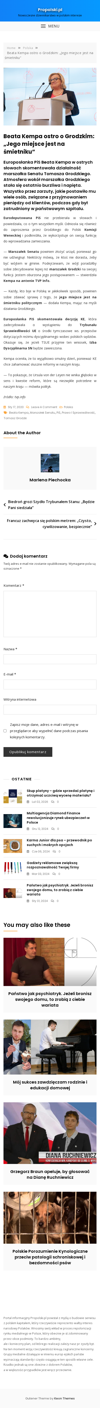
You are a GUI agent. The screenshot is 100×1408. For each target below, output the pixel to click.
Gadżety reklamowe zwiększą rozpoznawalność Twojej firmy (53, 865)
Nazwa (10, 649)
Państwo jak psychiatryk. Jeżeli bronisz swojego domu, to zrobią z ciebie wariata (60, 890)
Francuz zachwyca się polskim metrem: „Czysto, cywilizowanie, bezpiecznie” (49, 523)
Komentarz (13, 585)
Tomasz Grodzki (15, 418)
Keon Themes (64, 1398)
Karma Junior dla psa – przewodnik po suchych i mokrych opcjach (59, 842)
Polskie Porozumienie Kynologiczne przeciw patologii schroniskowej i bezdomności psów (50, 1257)
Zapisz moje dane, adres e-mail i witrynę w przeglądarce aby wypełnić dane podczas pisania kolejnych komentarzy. (49, 730)
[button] (50, 26)
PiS (58, 413)
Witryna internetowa (19, 699)
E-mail (9, 674)
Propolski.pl (50, 9)
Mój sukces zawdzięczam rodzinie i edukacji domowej (50, 1085)
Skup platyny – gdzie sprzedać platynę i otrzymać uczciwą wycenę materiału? (60, 793)
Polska (68, 407)
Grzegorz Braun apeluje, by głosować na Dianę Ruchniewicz (50, 1174)
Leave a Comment (44, 407)
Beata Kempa (19, 413)
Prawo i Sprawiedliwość (78, 413)
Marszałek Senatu (42, 413)
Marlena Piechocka (50, 480)
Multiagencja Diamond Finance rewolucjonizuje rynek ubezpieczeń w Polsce (58, 818)
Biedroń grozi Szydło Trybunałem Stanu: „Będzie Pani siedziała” (51, 504)
